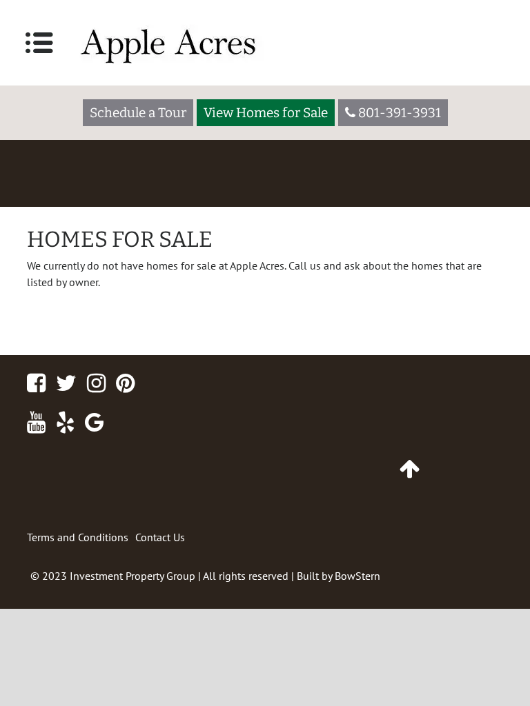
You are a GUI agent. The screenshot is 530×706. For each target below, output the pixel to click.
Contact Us (160, 537)
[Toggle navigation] (39, 43)
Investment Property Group (132, 576)
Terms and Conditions (77, 537)
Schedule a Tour (138, 113)
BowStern (357, 576)
